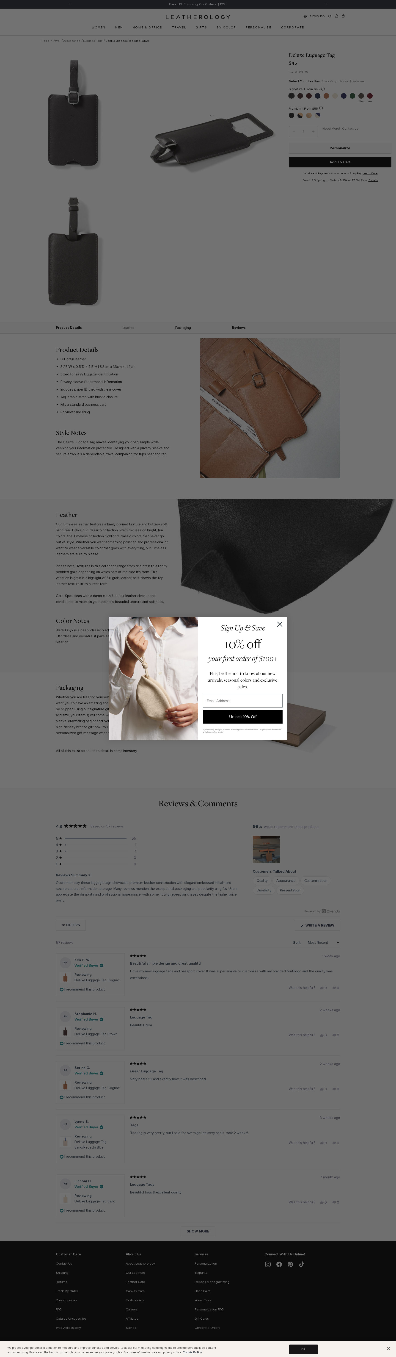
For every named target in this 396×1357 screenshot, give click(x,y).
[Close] (389, 1348)
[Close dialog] (280, 624)
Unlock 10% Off (242, 716)
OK (303, 1349)
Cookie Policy (192, 1352)
